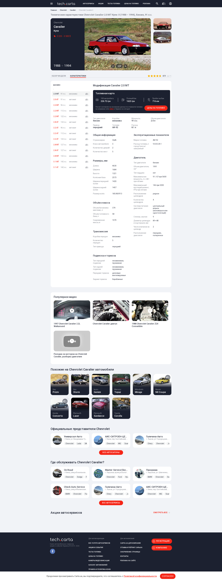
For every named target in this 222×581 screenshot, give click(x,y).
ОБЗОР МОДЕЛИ (59, 76)
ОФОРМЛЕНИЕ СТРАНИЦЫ (130, 552)
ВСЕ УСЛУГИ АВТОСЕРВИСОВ (99, 543)
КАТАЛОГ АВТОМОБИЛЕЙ (98, 565)
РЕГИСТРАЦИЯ (163, 541)
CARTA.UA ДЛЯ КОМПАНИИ (130, 543)
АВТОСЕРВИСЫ (88, 3)
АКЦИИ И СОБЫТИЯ (96, 547)
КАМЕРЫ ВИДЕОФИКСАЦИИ (99, 560)
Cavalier (73, 10)
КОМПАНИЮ (161, 548)
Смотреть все (160, 512)
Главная (54, 10)
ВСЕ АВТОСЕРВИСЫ (111, 503)
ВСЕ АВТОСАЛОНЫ (111, 452)
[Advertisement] (71, 212)
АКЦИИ (100, 3)
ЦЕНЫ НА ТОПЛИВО (131, 3)
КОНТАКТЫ (124, 556)
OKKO (111, 109)
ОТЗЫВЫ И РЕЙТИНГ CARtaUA (131, 547)
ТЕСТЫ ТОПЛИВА (114, 3)
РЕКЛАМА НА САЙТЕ (128, 560)
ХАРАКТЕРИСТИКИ (78, 76)
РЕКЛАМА (146, 3)
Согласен (167, 576)
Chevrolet (63, 10)
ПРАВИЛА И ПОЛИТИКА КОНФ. (100, 569)
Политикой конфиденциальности (140, 576)
